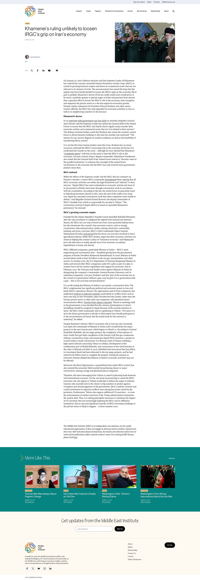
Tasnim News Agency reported (98, 302)
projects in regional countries (87, 294)
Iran (26, 61)
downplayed (110, 179)
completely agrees (72, 153)
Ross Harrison (29, 502)
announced (88, 234)
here (75, 437)
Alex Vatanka (68, 502)
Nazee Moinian (145, 502)
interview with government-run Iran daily (87, 120)
